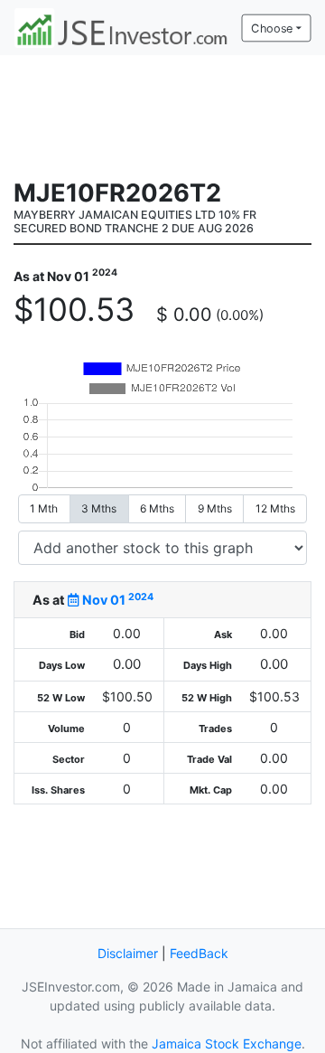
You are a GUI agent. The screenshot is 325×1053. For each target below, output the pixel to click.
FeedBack (199, 953)
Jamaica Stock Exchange (227, 1043)
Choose (271, 28)
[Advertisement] (162, 115)
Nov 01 (116, 599)
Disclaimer (128, 953)
